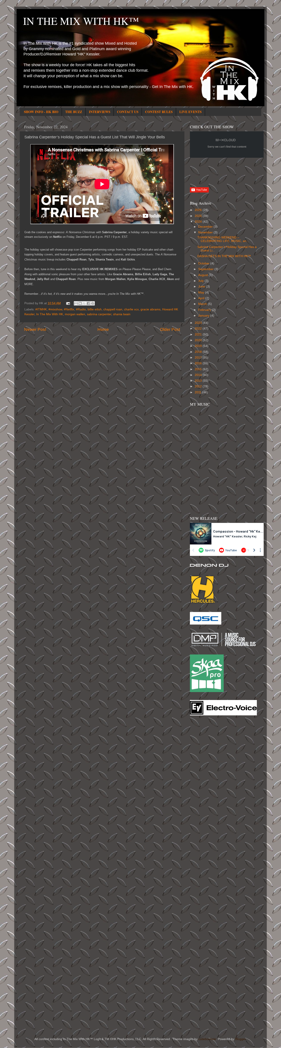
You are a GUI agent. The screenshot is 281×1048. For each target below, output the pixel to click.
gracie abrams (150, 309)
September (206, 269)
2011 (198, 392)
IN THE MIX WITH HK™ (81, 21)
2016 (199, 363)
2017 (199, 357)
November (206, 232)
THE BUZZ (73, 111)
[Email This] (76, 303)
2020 (199, 340)
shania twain (121, 314)
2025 (199, 216)
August (203, 275)
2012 (199, 386)
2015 (199, 369)
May (201, 292)
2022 (199, 328)
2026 (199, 210)
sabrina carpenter (99, 314)
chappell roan (112, 309)
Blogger (240, 1039)
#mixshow (55, 309)
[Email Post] (68, 303)
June (202, 286)
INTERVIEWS (99, 111)
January (204, 315)
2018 (199, 352)
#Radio (81, 309)
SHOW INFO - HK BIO (41, 111)
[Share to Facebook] (88, 303)
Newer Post (35, 329)
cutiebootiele (207, 1039)
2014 (199, 375)
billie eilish (95, 309)
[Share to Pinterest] (92, 303)
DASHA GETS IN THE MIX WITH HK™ (224, 256)
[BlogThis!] (80, 303)
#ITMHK (41, 309)
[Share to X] (84, 303)
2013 (199, 380)
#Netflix (69, 309)
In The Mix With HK (49, 314)
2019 (199, 346)
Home (103, 329)
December (206, 226)
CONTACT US (127, 111)
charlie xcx (131, 309)
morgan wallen (75, 314)
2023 (199, 322)
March (203, 304)
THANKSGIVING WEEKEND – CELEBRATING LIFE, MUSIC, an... (223, 239)
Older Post (170, 329)
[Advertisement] (207, 789)
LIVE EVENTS (190, 111)
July (201, 280)
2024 (199, 221)
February (205, 309)
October (204, 263)
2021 (199, 334)
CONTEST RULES (159, 111)
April (201, 298)
